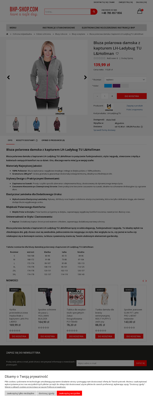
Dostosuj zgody (46, 393)
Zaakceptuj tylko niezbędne (20, 393)
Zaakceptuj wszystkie (69, 393)
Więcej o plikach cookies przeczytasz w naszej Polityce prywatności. (35, 387)
